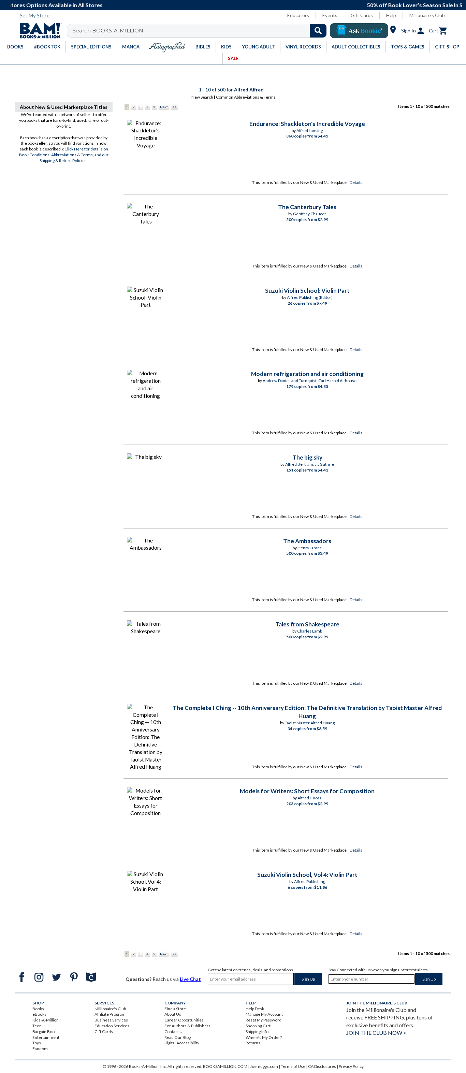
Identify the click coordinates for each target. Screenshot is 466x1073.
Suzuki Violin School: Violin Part (307, 290)
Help (391, 15)
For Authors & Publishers (187, 1025)
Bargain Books (45, 1031)
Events (329, 15)
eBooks (39, 1014)
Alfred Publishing (309, 881)
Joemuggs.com (264, 1066)
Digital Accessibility (181, 1042)
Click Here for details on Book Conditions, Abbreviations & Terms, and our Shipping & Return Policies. (63, 154)
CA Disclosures (322, 1066)
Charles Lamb (309, 631)
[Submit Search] (318, 31)
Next (164, 107)
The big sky (307, 457)
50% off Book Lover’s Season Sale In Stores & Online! (237, 5)
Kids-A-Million (45, 1020)
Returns (253, 1042)
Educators (298, 15)
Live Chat (190, 979)
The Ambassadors (307, 541)
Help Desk (255, 1008)
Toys (36, 1042)
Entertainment (45, 1037)
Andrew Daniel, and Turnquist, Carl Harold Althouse (309, 380)
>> (175, 107)
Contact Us (174, 1031)
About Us (172, 1014)
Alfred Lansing (309, 130)
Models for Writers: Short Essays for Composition (307, 791)
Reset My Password (263, 1020)
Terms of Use (293, 1066)
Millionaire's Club (427, 15)
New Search (202, 97)
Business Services (111, 1020)
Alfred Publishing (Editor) (310, 297)
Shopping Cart (258, 1025)
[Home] (38, 31)
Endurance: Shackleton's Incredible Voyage (307, 123)
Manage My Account (264, 1014)
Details (356, 182)
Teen (37, 1025)
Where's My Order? (264, 1037)
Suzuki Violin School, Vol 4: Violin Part (307, 874)
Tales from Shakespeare (307, 624)
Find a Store (175, 1008)
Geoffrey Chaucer (309, 213)
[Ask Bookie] (359, 30)
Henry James (309, 547)
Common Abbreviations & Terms (246, 97)
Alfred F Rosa (309, 797)
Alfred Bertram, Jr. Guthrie (309, 464)
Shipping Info (257, 1031)
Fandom (40, 1048)
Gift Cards (362, 15)
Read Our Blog (177, 1037)
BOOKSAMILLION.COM (225, 1066)
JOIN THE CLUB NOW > (376, 1032)
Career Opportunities (184, 1020)
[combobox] (201, 30)
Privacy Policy (351, 1066)
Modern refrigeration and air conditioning (307, 373)
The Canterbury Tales (307, 207)
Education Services (111, 1025)
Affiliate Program (110, 1014)
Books (38, 1008)
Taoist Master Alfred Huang (310, 722)
